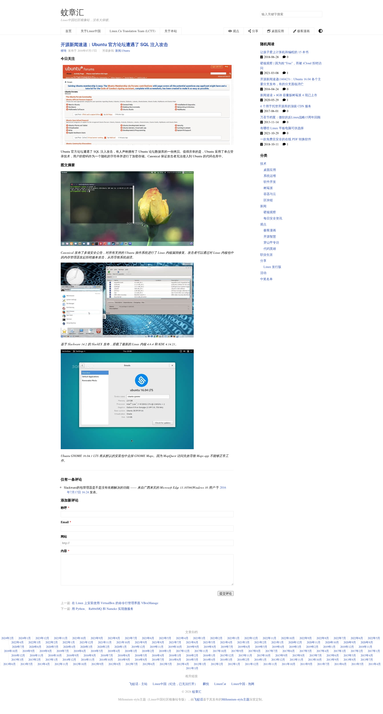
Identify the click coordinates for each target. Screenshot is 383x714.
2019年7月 (227, 647)
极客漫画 (270, 230)
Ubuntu (126, 51)
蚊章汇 (72, 12)
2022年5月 (374, 638)
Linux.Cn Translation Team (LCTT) (132, 31)
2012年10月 (80, 664)
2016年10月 (55, 655)
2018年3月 (131, 651)
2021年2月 (260, 642)
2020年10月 (332, 642)
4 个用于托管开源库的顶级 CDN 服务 (285, 106)
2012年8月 (114, 664)
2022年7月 (340, 638)
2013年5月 (26, 664)
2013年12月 (278, 659)
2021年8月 (158, 642)
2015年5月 (350, 655)
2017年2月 (357, 651)
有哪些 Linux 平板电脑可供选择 (282, 128)
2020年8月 (367, 642)
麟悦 (206, 684)
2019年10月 (175, 647)
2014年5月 (192, 659)
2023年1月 (233, 638)
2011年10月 (288, 664)
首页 (68, 31)
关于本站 (170, 31)
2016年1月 (209, 655)
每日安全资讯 (273, 218)
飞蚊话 (198, 699)
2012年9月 (97, 664)
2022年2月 (51, 642)
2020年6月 (35, 647)
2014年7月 (158, 659)
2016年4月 (158, 655)
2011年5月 (357, 664)
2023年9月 (97, 638)
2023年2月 (216, 638)
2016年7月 (107, 655)
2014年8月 (141, 659)
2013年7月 (367, 659)
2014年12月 (69, 659)
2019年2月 (312, 647)
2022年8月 (323, 638)
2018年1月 (165, 651)
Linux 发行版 (272, 267)
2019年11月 (157, 647)
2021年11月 (105, 642)
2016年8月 (90, 655)
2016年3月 (175, 655)
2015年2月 (34, 659)
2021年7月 (175, 642)
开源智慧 (270, 236)
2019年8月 (210, 647)
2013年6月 (9, 664)
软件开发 (270, 181)
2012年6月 (149, 664)
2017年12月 (183, 651)
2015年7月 (315, 655)
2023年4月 (182, 638)
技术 (263, 163)
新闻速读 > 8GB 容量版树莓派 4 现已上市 (288, 95)
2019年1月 (329, 647)
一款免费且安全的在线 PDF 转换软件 (285, 139)
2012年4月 (183, 664)
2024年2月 (7, 638)
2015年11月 (245, 655)
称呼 (64, 507)
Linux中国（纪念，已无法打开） (175, 684)
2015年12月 (227, 655)
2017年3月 (340, 651)
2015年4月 (367, 655)
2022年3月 (34, 642)
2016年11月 (36, 655)
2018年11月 (365, 647)
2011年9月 (306, 664)
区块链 (268, 200)
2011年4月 (374, 664)
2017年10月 (220, 651)
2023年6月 (148, 638)
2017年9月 (237, 651)
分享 (263, 260)
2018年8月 (45, 651)
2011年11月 (270, 664)
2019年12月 (138, 647)
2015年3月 (17, 659)
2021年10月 (123, 642)
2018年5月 (97, 651)
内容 (64, 551)
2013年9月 (332, 659)
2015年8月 (298, 655)
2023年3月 (199, 638)
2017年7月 (271, 651)
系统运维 (270, 176)
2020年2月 (103, 647)
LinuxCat (220, 684)
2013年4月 (43, 664)
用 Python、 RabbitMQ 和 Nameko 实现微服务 (102, 609)
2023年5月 (165, 638)
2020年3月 (86, 647)
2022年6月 (357, 638)
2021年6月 (192, 642)
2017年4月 (323, 651)
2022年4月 (17, 642)
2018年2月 (148, 651)
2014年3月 (226, 659)
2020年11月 (313, 642)
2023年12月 (42, 638)
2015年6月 (332, 655)
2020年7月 (18, 647)
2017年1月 (374, 651)
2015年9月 (281, 655)
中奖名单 (266, 279)
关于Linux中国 (91, 31)
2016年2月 (192, 655)
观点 (263, 224)
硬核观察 (270, 212)
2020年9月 (350, 642)
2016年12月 (18, 655)
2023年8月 (114, 638)
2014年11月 (88, 659)
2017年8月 (254, 651)
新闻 (118, 51)
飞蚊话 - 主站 (138, 684)
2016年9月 (72, 655)
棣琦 (63, 51)
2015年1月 (51, 659)
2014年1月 (260, 659)
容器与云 (270, 194)
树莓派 (268, 188)
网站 (64, 536)
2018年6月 (80, 651)
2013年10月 (315, 659)
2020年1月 (120, 647)
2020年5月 (52, 647)
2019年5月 (261, 647)
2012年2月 (217, 664)
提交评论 (225, 593)
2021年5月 (209, 642)
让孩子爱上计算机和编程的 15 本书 (284, 52)
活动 (263, 273)
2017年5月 (305, 651)
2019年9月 (193, 647)
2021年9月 (141, 642)
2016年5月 (141, 655)
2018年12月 (347, 647)
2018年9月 (28, 651)
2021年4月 (226, 642)
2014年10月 (106, 659)
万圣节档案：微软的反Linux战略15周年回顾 (290, 117)
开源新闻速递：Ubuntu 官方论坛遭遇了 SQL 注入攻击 (114, 44)
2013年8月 (350, 659)
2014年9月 (124, 659)
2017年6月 (288, 651)
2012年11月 (61, 664)
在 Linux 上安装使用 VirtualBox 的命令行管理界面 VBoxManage (115, 603)
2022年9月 (305, 638)
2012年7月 (131, 664)
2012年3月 (200, 664)
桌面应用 (270, 170)
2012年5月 (166, 664)
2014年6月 (175, 659)
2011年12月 (252, 664)
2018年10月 (11, 651)
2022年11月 (269, 638)
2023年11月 (61, 638)
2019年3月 (295, 647)
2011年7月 (323, 664)
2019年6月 (244, 647)
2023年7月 (131, 638)
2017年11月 (201, 651)
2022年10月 (288, 638)
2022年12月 (251, 638)
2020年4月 (69, 647)
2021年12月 (86, 642)
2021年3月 (243, 642)
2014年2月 (243, 659)
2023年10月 (79, 638)
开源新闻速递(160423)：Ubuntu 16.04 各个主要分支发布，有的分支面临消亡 (290, 81)
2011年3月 (192, 668)
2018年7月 (63, 651)
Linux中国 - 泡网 (242, 684)
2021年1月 (277, 642)
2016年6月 (124, 655)
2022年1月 (69, 642)
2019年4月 (278, 647)
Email (65, 522)
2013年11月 (296, 659)
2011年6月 (340, 664)
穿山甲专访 (271, 242)
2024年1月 (24, 638)
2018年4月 (114, 651)
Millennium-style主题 (235, 699)
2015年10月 (264, 655)
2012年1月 (234, 664)
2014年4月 (209, 659)
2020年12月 (295, 642)
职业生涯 (266, 254)
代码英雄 (270, 248)
